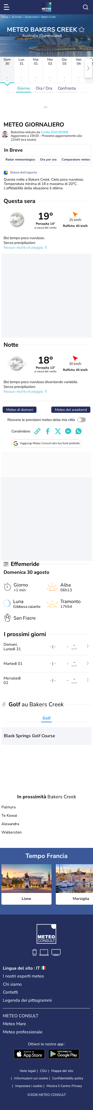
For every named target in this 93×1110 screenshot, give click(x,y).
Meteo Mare (14, 1024)
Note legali (28, 1071)
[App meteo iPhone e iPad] (29, 1054)
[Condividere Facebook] (48, 431)
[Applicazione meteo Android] (63, 1054)
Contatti (10, 992)
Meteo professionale (22, 1032)
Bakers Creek (48, 17)
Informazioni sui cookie (31, 1078)
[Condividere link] (37, 431)
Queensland (31, 17)
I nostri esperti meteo (23, 976)
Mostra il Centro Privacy (64, 1086)
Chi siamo (12, 984)
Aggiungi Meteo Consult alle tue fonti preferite (50, 443)
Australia (16, 17)
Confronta (67, 88)
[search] (85, 7)
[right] (88, 68)
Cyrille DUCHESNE (54, 132)
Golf (46, 718)
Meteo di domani (19, 409)
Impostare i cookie (28, 1086)
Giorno (23, 88)
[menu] (7, 7)
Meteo (4, 17)
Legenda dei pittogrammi (27, 1000)
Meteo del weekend (71, 409)
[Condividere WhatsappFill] (78, 431)
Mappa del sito (62, 1071)
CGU (43, 1071)
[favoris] (81, 29)
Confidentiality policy (67, 1078)
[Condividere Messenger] (68, 431)
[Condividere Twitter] (58, 431)
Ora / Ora (44, 88)
